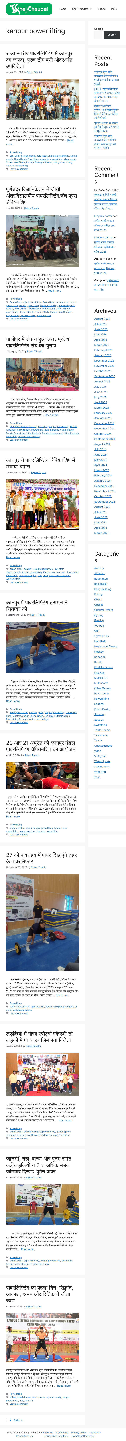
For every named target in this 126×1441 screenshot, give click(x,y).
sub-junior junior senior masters (54, 575)
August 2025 (102, 381)
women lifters (13, 579)
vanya (46, 1264)
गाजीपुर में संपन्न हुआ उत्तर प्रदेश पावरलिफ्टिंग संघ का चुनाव (37, 342)
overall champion (27, 575)
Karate (98, 662)
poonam (37, 1264)
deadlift (28, 569)
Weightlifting (102, 766)
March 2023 (101, 533)
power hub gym (53, 1006)
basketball (100, 583)
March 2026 (101, 345)
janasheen (66, 1260)
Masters (17, 716)
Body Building (102, 589)
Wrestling (100, 771)
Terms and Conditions (57, 1436)
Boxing (98, 594)
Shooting (99, 714)
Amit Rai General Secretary (23, 426)
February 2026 (103, 350)
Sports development (52, 433)
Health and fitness (105, 646)
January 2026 (102, 355)
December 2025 (104, 360)
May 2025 (100, 397)
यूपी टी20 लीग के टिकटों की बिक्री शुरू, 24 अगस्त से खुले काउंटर (106, 126)
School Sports (44, 315)
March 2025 (101, 407)
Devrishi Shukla (48, 305)
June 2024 (101, 454)
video (97, 750)
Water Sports (102, 761)
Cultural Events (103, 609)
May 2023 (100, 522)
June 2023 (101, 517)
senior (25, 716)
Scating (99, 703)
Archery (99, 568)
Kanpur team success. (54, 572)
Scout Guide (102, 709)
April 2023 (100, 527)
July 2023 (100, 512)
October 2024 (103, 433)
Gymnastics (101, 636)
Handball (100, 641)
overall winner (45, 1135)
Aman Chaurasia (18, 302)
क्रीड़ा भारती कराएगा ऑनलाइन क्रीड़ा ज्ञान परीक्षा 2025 (104, 225)
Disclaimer (95, 1432)
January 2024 (102, 480)
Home (63, 8)
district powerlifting (50, 1260)
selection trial (70, 1006)
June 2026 (101, 329)
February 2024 (103, 475)
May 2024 (100, 459)
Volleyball (100, 756)
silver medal (70, 159)
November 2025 (104, 365)
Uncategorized (103, 745)
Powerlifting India (40, 429)
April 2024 (100, 465)
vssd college (41, 719)
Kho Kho (99, 672)
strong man (59, 162)
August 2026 (102, 318)
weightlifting (21, 165)
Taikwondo (101, 735)
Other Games (102, 688)
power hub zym (61, 1135)
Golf (96, 630)
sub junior (49, 716)
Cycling (98, 615)
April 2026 (100, 339)
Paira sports (101, 693)
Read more (54, 290)
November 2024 (104, 428)
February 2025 (103, 412)
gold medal (42, 155)
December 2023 (104, 486)
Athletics (99, 573)
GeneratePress (24, 1436)
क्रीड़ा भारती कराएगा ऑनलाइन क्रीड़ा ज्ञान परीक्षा (106, 285)
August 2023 (102, 506)
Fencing (99, 620)
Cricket (98, 604)
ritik (21, 1400)
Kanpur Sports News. (30, 312)
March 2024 (101, 470)
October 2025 (102, 371)
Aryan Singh (49, 302)
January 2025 (102, 418)
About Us (48, 1432)
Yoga (97, 777)
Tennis (98, 740)
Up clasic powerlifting (47, 831)
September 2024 (104, 439)
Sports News (36, 716)
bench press (62, 302)
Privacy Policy (78, 1432)
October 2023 (103, 496)
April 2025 (100, 402)
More (114, 8)
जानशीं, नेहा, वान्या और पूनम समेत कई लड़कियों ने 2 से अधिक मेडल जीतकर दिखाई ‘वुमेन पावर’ (38, 1165)
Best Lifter (15, 155)
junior (40, 712)
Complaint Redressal (83, 1436)
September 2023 (104, 501)
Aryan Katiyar (34, 302)
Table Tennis (102, 730)
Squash (99, 719)
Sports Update (80, 8)
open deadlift (37, 1006)
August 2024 (102, 444)
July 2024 (100, 449)
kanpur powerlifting (59, 155)
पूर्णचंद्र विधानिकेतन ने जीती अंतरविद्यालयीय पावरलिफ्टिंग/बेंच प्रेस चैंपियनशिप (41, 195)
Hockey (99, 651)
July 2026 (100, 324)
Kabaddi (99, 656)
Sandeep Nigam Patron (62, 429)
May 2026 (100, 334)
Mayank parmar (104, 216)
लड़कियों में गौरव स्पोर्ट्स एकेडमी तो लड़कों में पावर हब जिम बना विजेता (39, 1036)
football (99, 625)
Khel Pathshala (103, 667)
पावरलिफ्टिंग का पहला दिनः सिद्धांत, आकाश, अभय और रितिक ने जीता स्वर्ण (39, 1294)
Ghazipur (42, 426)
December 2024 (104, 423)
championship (17, 828)
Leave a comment (19, 169)
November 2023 (104, 491)
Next (18, 1419)
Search (98, 28)
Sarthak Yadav (27, 315)
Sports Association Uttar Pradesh (23, 433)
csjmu (29, 828)
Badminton (101, 578)
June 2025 (100, 392)
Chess (98, 599)
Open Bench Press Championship (31, 159)
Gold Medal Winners (43, 569)
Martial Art (101, 677)
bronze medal (28, 155)
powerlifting (56, 159)
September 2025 (104, 376)
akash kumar (24, 1397)
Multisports (101, 683)
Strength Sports (43, 162)
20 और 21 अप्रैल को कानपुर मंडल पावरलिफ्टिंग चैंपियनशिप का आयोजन (40, 746)
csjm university (47, 1131)
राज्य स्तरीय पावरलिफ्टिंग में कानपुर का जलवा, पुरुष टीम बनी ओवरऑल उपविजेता (39, 59)
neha (29, 1264)
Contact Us (62, 1432)
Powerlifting (16, 152)
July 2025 (100, 386)
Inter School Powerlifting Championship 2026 (38, 308)
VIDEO (101, 8)
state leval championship (19, 1010)
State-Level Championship (20, 162)
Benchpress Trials (19, 712)
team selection (27, 831)
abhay (13, 1397)
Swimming (100, 724)
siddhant (28, 1400)
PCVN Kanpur (50, 312)
